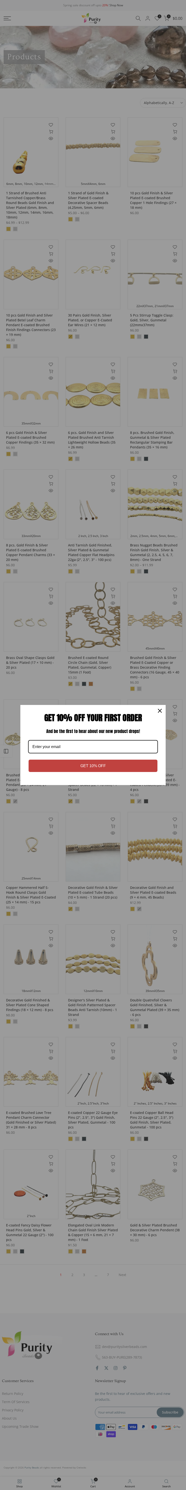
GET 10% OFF (93, 766)
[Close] (160, 711)
